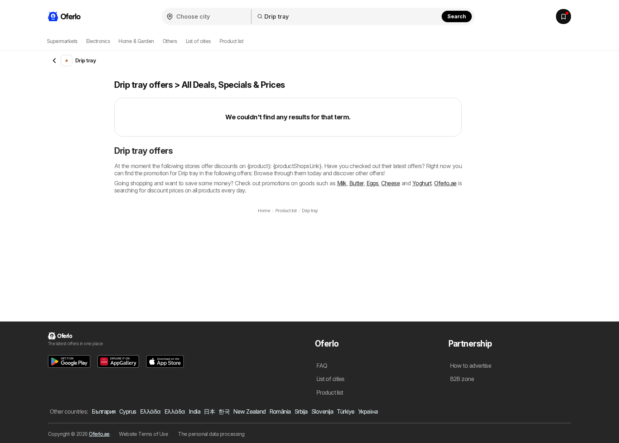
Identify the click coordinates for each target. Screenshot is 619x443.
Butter (356, 183)
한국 (224, 411)
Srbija (301, 411)
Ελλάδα (150, 411)
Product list (232, 41)
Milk (341, 183)
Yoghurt (421, 183)
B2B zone (462, 378)
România (280, 411)
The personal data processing (211, 434)
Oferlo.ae (445, 183)
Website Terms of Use (143, 434)
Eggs (372, 183)
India (194, 411)
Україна (368, 411)
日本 (209, 411)
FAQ (321, 365)
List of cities (198, 41)
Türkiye (345, 411)
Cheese (390, 183)
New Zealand (249, 411)
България (104, 411)
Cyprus (127, 411)
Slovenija (322, 411)
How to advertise (470, 365)
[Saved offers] (563, 16)
